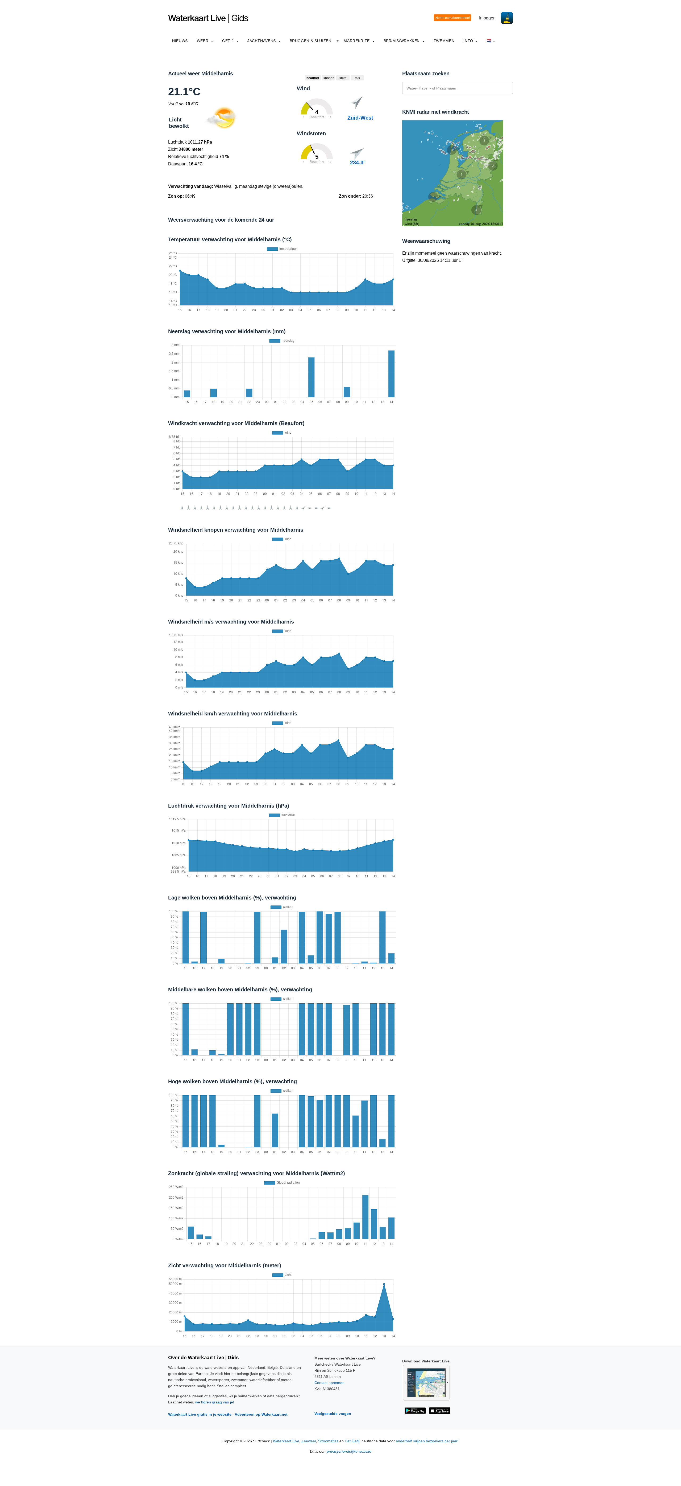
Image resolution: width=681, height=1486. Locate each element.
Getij (228, 41)
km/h (342, 78)
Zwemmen (444, 41)
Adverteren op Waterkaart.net (261, 1414)
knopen (328, 78)
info (468, 41)
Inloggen (487, 18)
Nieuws (180, 41)
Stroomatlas (328, 1441)
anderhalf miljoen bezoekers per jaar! (427, 1441)
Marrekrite (357, 41)
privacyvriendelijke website (349, 1452)
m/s (357, 78)
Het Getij (352, 1441)
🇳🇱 (489, 41)
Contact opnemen (329, 1383)
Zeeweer (308, 1441)
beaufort (312, 78)
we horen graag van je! (214, 1402)
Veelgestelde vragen (332, 1413)
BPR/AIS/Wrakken (402, 41)
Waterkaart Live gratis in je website (199, 1414)
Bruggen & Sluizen (310, 41)
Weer (203, 41)
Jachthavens (262, 41)
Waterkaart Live (286, 1441)
